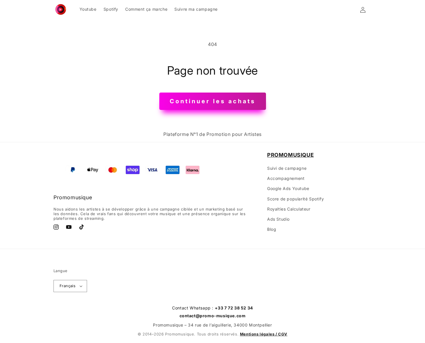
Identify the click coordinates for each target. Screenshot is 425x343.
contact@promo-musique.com (213, 315)
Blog (271, 229)
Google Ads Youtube (288, 188)
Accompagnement (285, 178)
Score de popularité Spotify (295, 198)
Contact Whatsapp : (212, 307)
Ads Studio (278, 219)
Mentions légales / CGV (263, 334)
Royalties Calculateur (289, 208)
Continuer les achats (213, 101)
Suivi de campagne (286, 168)
